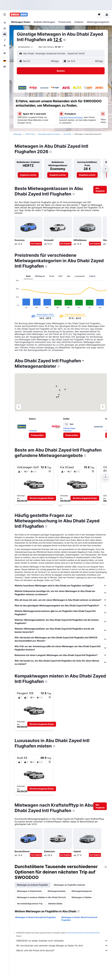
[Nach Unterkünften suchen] (4, 28)
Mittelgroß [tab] (40, 276)
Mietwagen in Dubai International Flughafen (35, 917)
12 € (57, 39)
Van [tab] (68, 276)
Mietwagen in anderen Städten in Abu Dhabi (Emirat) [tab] (41, 897)
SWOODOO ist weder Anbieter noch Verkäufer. (40, 940)
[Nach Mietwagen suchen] (4, 34)
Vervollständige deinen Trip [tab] (30, 903)
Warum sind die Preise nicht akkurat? (35, 950)
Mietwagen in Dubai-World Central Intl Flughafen (79, 918)
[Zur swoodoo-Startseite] (19, 14)
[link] (28, 175)
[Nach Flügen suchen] (4, 22)
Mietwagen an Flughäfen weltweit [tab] (69, 885)
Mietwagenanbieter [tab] (57, 891)
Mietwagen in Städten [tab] (82, 897)
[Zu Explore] (4, 45)
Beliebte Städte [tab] (55, 903)
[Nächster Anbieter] (102, 407)
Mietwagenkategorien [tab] (82, 891)
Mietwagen (18, 134)
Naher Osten (30, 134)
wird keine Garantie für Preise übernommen (83, 933)
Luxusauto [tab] (80, 276)
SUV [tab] (60, 276)
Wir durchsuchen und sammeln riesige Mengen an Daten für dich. (49, 945)
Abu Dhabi (67, 134)
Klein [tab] (28, 276)
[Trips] (4, 53)
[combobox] (25, 47)
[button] (5, 14)
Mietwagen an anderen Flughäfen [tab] (32, 885)
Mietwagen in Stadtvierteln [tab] (29, 891)
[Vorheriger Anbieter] (18, 407)
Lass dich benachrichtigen (71, 117)
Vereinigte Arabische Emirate (49, 134)
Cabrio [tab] (92, 276)
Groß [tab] (51, 276)
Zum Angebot (35, 244)
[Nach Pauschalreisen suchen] (4, 40)
